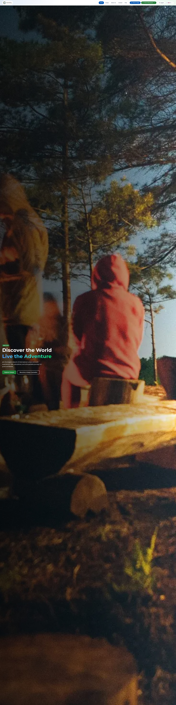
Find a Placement (148, 2)
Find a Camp (136, 2)
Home (101, 2)
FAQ (126, 2)
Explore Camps (9, 372)
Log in (162, 2)
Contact (120, 2)
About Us (113, 2)
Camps (107, 2)
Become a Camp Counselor (28, 372)
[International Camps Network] (7, 3)
